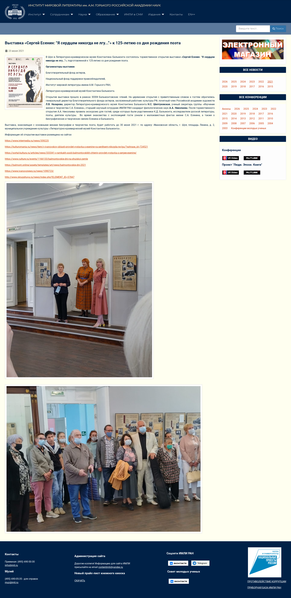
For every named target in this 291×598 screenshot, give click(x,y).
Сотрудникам (59, 14)
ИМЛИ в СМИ (133, 14)
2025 (234, 81)
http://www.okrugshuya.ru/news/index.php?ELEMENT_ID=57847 (39, 177)
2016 (261, 86)
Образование (105, 14)
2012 (252, 118)
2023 (252, 81)
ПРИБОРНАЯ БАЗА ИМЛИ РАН (264, 587)
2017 (252, 86)
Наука (82, 14)
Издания (154, 14)
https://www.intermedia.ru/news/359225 (27, 140)
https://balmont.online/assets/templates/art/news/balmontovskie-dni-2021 (45, 165)
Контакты (176, 14)
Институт (34, 14)
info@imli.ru (11, 565)
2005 (261, 123)
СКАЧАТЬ (79, 580)
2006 (252, 123)
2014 (234, 118)
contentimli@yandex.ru (110, 567)
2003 (224, 128)
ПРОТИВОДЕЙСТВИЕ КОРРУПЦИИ (266, 581)
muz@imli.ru (11, 582)
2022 (261, 81)
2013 (243, 118)
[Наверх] (286, 592)
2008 (234, 123)
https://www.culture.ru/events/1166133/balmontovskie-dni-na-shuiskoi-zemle (46, 158)
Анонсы (226, 108)
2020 (224, 86)
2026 (224, 81)
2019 (234, 86)
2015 (270, 86)
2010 (270, 118)
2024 (243, 81)
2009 (224, 123)
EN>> (191, 14)
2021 (270, 81)
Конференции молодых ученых (248, 128)
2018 (243, 86)
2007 (243, 123)
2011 (261, 118)
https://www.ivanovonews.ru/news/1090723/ (29, 171)
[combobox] (253, 28)
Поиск (279, 28)
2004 (270, 123)
